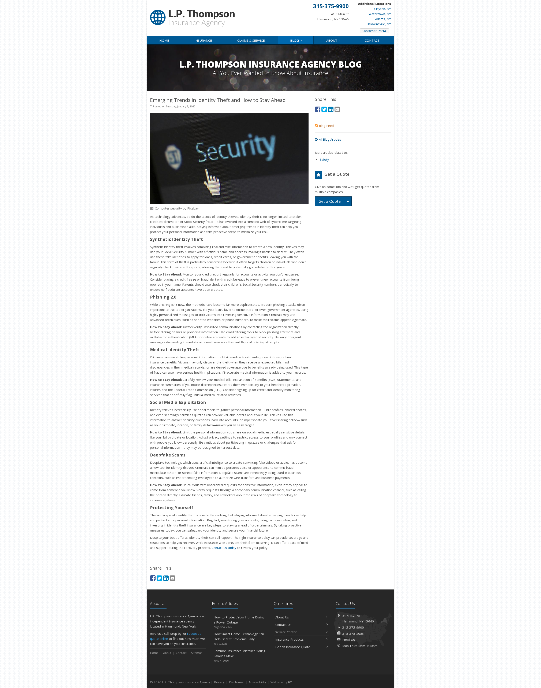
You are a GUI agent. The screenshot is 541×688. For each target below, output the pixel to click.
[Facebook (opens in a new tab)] (153, 578)
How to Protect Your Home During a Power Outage (239, 622)
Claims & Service (251, 40)
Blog (296, 40)
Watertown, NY (380, 14)
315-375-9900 (353, 627)
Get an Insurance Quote (292, 647)
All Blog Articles (330, 139)
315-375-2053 (353, 633)
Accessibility (257, 682)
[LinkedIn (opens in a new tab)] (166, 578)
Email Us (348, 639)
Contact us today (224, 547)
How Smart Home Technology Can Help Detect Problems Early (239, 639)
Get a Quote (329, 201)
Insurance (203, 40)
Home (164, 40)
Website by (281, 682)
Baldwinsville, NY (379, 24)
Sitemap (196, 653)
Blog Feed (326, 125)
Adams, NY (383, 19)
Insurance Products (289, 639)
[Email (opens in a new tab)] (172, 578)
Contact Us (283, 624)
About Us (282, 617)
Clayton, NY (382, 9)
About (334, 40)
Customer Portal (374, 31)
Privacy (219, 682)
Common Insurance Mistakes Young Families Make (239, 655)
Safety (324, 159)
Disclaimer (236, 682)
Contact (374, 40)
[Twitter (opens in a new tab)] (159, 578)
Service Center (286, 632)
